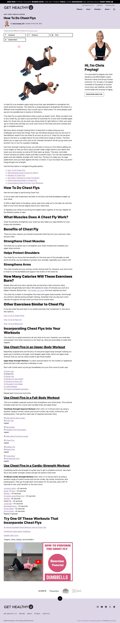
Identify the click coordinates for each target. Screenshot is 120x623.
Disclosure (85, 620)
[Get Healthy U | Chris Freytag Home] (19, 7)
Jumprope (8, 504)
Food (88, 9)
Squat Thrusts (9, 491)
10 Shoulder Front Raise (13, 384)
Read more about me (94, 94)
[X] (110, 607)
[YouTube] (102, 607)
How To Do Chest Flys (16, 170)
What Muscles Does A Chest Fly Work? (23, 173)
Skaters (7, 493)
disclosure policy (33, 30)
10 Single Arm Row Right (13, 379)
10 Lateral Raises (10, 387)
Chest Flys (10, 440)
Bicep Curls (10, 449)
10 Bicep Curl (9, 376)
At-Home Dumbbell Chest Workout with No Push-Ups (25, 527)
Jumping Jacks (10, 488)
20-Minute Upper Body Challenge (17, 531)
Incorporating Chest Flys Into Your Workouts (25, 183)
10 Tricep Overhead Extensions (16, 389)
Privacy (79, 620)
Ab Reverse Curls (13, 459)
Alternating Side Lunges (15, 418)
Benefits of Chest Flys (16, 175)
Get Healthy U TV (88, 5)
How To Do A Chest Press (14, 316)
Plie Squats (10, 427)
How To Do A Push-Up (13, 320)
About (29, 613)
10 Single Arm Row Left (13, 381)
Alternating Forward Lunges (17, 436)
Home (5, 14)
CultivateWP (113, 620)
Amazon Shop (110, 5)
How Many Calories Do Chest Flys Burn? (23, 178)
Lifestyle (97, 9)
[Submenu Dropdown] (83, 9)
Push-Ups (10, 421)
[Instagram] (98, 607)
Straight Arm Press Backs (16, 430)
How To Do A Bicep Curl (13, 324)
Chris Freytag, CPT (18, 23)
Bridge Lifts (10, 447)
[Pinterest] (114, 607)
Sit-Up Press (9, 511)
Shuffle (6, 499)
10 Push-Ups (9, 371)
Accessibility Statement (95, 620)
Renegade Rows (10, 506)
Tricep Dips (10, 456)
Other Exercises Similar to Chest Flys (22, 180)
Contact (100, 5)
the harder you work (36, 290)
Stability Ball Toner (11, 535)
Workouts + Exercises (19, 14)
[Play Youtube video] (38, 561)
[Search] (114, 9)
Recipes (22, 613)
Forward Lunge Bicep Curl (14, 496)
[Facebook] (106, 607)
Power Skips (9, 509)
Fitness (79, 9)
